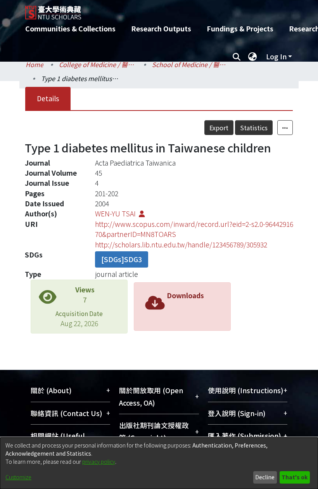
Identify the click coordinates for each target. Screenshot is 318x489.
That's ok (295, 477)
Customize (18, 477)
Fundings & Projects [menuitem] (240, 28)
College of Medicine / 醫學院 (98, 64)
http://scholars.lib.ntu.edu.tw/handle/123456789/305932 (181, 244)
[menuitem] (252, 57)
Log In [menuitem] (276, 56)
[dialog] (159, 463)
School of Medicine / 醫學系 (191, 64)
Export (218, 127)
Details (48, 98)
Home (34, 64)
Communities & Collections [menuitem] (70, 28)
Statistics (254, 127)
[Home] (164, 9)
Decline (265, 477)
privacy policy (98, 461)
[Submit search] (236, 56)
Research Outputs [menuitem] (161, 28)
